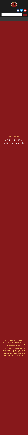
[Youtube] (25, 10)
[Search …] (11, 14)
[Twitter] (21, 10)
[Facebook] (18, 10)
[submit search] (25, 15)
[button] (25, 19)
